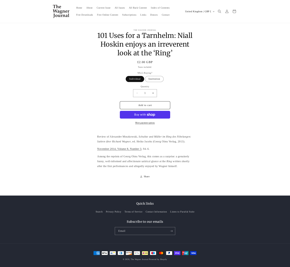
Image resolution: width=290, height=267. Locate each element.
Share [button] (147, 176)
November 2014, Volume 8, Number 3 (119, 148)
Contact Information (156, 211)
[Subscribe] (171, 231)
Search (99, 211)
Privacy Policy (113, 211)
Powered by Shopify (158, 259)
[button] (219, 11)
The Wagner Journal (140, 259)
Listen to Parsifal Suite (182, 211)
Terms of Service (133, 211)
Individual (135, 79)
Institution (154, 79)
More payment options (145, 123)
